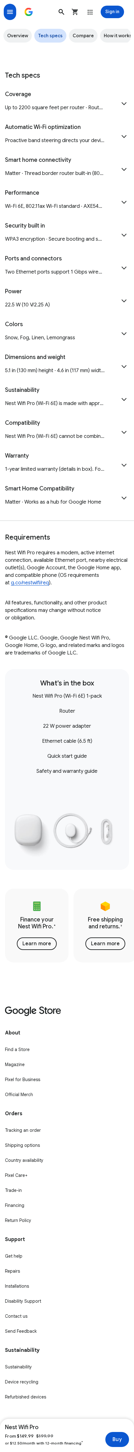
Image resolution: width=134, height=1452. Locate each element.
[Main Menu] (10, 12)
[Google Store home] (29, 12)
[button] (61, 12)
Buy (117, 1439)
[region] (67, 925)
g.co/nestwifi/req (30, 583)
